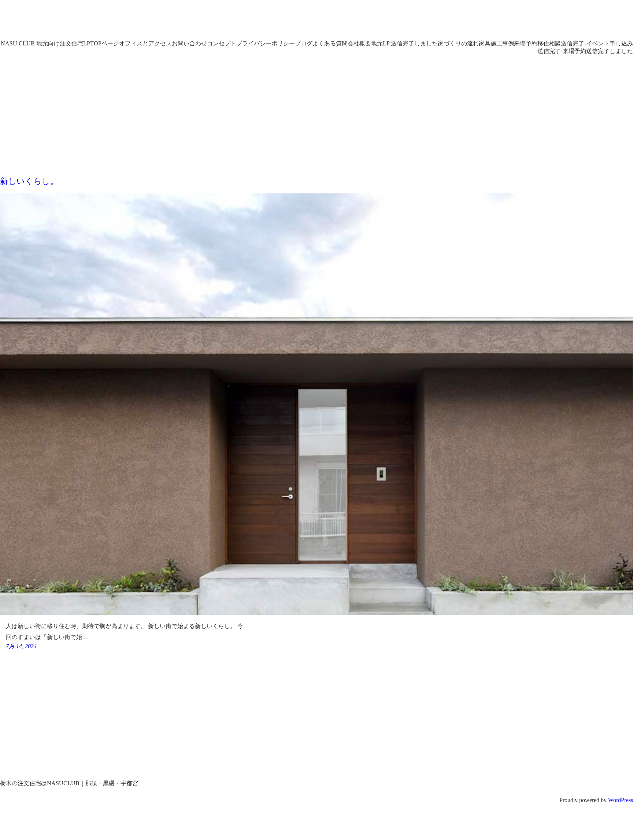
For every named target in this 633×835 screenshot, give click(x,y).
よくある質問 (330, 43)
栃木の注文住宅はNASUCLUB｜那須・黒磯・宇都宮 (173, 22)
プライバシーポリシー (265, 43)
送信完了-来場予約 (561, 51)
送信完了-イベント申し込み (597, 43)
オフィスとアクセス (145, 43)
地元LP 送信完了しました (404, 43)
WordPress (620, 800)
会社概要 (359, 43)
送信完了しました (609, 51)
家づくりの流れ (458, 43)
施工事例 (502, 43)
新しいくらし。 (29, 181)
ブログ (303, 43)
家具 (485, 43)
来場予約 (525, 43)
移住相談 (549, 43)
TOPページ (104, 43)
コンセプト (221, 43)
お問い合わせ (189, 43)
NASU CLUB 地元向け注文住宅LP (45, 43)
